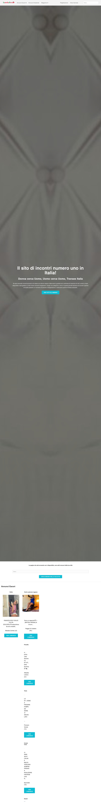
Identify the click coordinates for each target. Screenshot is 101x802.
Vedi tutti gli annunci (50, 292)
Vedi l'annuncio (11, 635)
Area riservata (74, 3)
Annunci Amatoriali (33, 3)
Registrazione (64, 3)
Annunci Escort (21, 3)
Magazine (44, 3)
